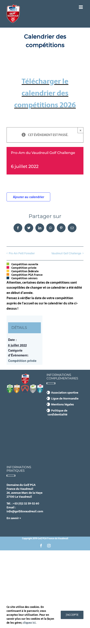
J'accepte (72, 614)
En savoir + (14, 518)
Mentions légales (62, 404)
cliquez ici (29, 623)
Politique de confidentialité (57, 413)
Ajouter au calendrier (28, 197)
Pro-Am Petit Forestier (22, 253)
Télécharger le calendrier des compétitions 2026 (45, 93)
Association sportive (64, 393)
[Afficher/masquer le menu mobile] (81, 7)
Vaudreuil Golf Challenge (66, 253)
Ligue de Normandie (64, 399)
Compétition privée (22, 360)
